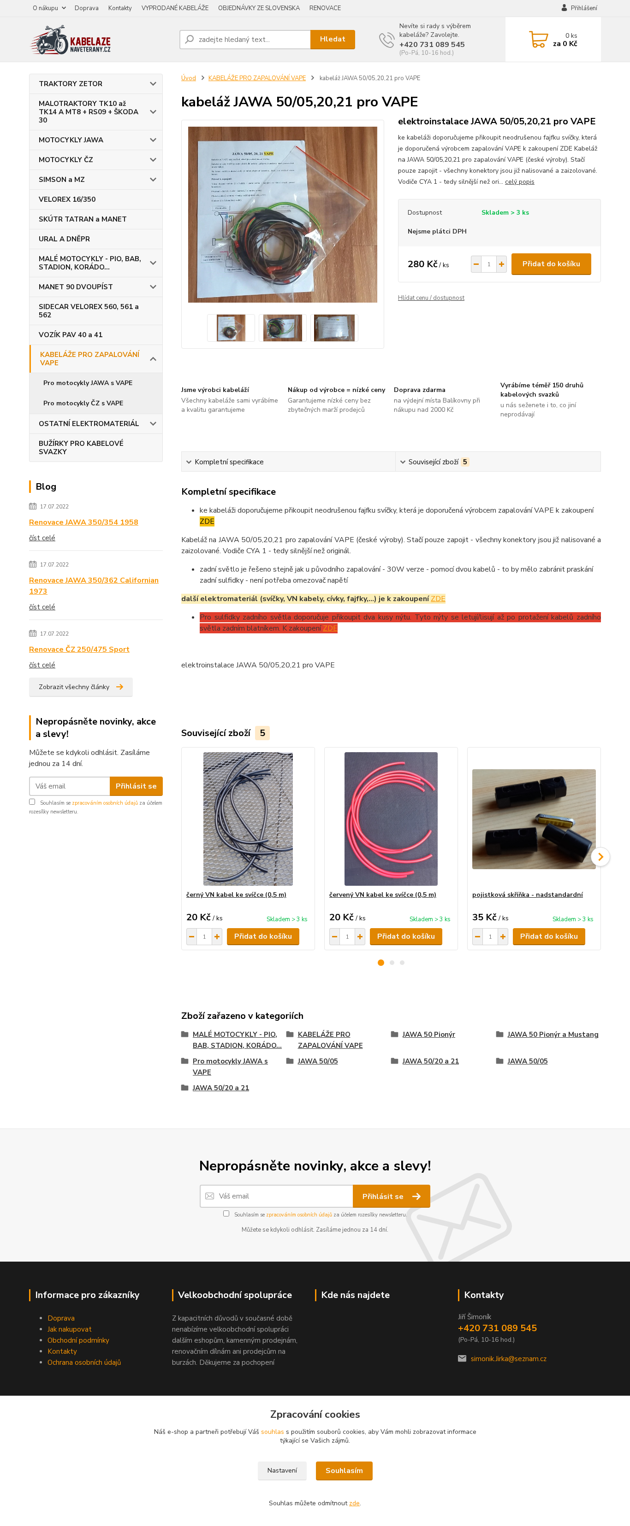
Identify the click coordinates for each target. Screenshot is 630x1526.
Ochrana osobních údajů (84, 1362)
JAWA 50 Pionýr (429, 1034)
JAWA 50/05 (318, 1061)
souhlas (272, 1431)
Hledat (332, 39)
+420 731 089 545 (432, 45)
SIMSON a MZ (62, 179)
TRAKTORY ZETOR (70, 83)
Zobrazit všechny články (74, 687)
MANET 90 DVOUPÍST (76, 287)
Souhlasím (344, 1471)
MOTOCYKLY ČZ (66, 159)
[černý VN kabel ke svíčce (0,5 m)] (248, 819)
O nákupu (45, 8)
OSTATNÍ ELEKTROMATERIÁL (89, 423)
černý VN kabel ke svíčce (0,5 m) (236, 894)
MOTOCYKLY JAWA (71, 140)
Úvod (188, 78)
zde (354, 1503)
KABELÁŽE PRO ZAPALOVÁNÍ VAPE (89, 359)
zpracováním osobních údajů (105, 803)
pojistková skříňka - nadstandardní (527, 894)
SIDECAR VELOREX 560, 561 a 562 (89, 311)
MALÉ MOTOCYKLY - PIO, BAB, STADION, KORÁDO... (90, 263)
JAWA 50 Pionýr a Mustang (553, 1034)
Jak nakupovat (70, 1329)
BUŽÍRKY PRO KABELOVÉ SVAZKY (81, 447)
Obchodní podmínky (78, 1340)
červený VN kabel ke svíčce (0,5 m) (382, 894)
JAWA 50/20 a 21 (431, 1061)
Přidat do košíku (551, 264)
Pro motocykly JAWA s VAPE (87, 383)
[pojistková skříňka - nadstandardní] (534, 819)
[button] (381, 962)
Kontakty (120, 8)
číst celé (42, 538)
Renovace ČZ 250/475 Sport (79, 649)
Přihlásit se (136, 786)
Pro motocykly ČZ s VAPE (83, 403)
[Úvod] (100, 39)
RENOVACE (325, 8)
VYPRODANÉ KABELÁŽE (175, 8)
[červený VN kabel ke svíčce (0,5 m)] (391, 819)
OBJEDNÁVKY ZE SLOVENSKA (259, 8)
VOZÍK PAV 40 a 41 (70, 334)
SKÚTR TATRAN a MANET (83, 219)
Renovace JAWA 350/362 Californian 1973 (94, 585)
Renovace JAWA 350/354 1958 (83, 522)
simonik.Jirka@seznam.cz (509, 1358)
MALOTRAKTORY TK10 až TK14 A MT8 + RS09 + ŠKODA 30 (88, 112)
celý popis (520, 181)
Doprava (87, 8)
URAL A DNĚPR (64, 239)
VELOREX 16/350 (67, 199)
